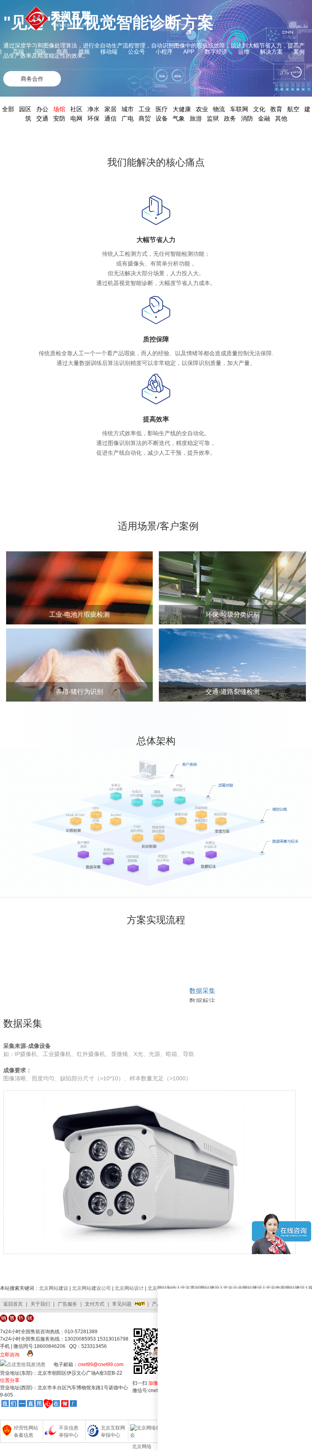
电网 (76, 118)
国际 (40, 51)
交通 (42, 118)
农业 (202, 109)
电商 (62, 51)
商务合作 (32, 79)
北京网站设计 (129, 1288)
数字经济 (216, 51)
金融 (264, 118)
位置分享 (10, 1380)
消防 (247, 118)
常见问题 (122, 1304)
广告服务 (67, 1304)
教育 (276, 109)
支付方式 (94, 1304)
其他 (281, 118)
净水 (93, 109)
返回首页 (13, 1304)
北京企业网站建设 (242, 1288)
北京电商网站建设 (285, 1288)
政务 (230, 118)
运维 (243, 51)
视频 (84, 51)
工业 (145, 109)
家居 (110, 109)
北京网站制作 (162, 1288)
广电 (127, 118)
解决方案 (271, 51)
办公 (42, 109)
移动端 (108, 51)
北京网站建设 (53, 1288)
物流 (219, 109)
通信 (110, 118)
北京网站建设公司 (91, 1288)
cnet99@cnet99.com (101, 1364)
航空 (293, 109)
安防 (59, 118)
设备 (162, 118)
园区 (25, 109)
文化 (259, 109)
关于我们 (40, 1304)
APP (188, 51)
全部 (8, 109)
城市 (127, 109)
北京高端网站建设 (199, 1288)
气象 (179, 118)
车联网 (239, 109)
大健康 (182, 109)
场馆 (59, 109)
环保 (93, 118)
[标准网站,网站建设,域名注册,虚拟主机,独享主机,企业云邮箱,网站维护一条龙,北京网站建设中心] (39, 1405)
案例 (299, 51)
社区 (76, 109)
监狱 (213, 118)
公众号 (136, 51)
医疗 (162, 109)
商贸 (145, 118)
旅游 (196, 118)
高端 (18, 51)
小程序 (164, 51)
